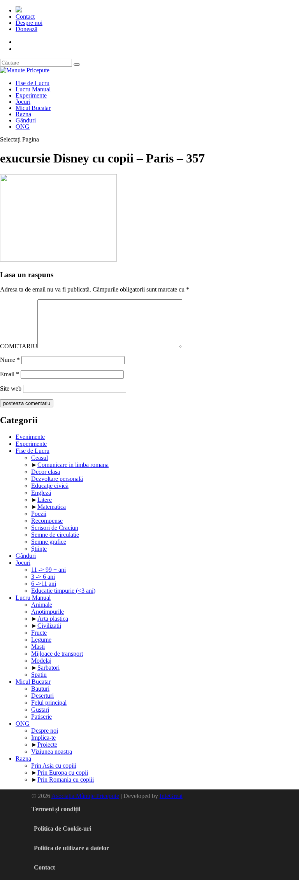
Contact (25, 16)
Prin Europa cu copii (62, 772)
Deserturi (42, 695)
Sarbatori (48, 667)
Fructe (39, 632)
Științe (39, 548)
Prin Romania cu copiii (65, 779)
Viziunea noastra (51, 751)
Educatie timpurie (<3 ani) (63, 590)
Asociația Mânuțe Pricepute (85, 796)
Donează (26, 29)
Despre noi (29, 22)
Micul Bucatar (33, 108)
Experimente (31, 95)
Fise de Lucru (32, 83)
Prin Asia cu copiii (53, 765)
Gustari (40, 709)
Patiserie (41, 716)
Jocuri (23, 101)
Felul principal (49, 702)
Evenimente (30, 436)
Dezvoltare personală (57, 478)
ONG (23, 126)
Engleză (41, 492)
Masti (38, 646)
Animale (41, 604)
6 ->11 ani (43, 583)
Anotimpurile (47, 611)
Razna (23, 114)
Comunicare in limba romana (73, 464)
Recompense (47, 520)
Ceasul (39, 457)
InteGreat (171, 796)
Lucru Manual (33, 89)
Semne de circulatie (55, 534)
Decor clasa (45, 471)
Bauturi (40, 688)
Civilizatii (49, 625)
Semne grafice (48, 541)
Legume (41, 639)
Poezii (38, 513)
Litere (44, 499)
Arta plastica (52, 618)
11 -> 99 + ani (48, 569)
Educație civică (50, 485)
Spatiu (39, 674)
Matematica (51, 506)
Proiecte (47, 744)
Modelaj (41, 660)
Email (9, 374)
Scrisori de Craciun (54, 527)
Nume (10, 359)
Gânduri (26, 120)
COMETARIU (18, 346)
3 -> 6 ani (43, 576)
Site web (10, 388)
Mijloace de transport (57, 653)
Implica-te (43, 737)
